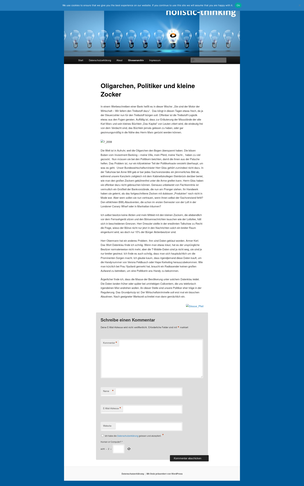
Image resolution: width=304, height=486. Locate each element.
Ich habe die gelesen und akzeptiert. (134, 435)
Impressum (155, 60)
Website (107, 425)
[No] (299, 5)
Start (80, 60)
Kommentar (110, 343)
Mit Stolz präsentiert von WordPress (165, 473)
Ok (238, 5)
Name (108, 391)
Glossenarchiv (136, 60)
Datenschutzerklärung (100, 60)
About (119, 60)
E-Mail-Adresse (112, 408)
